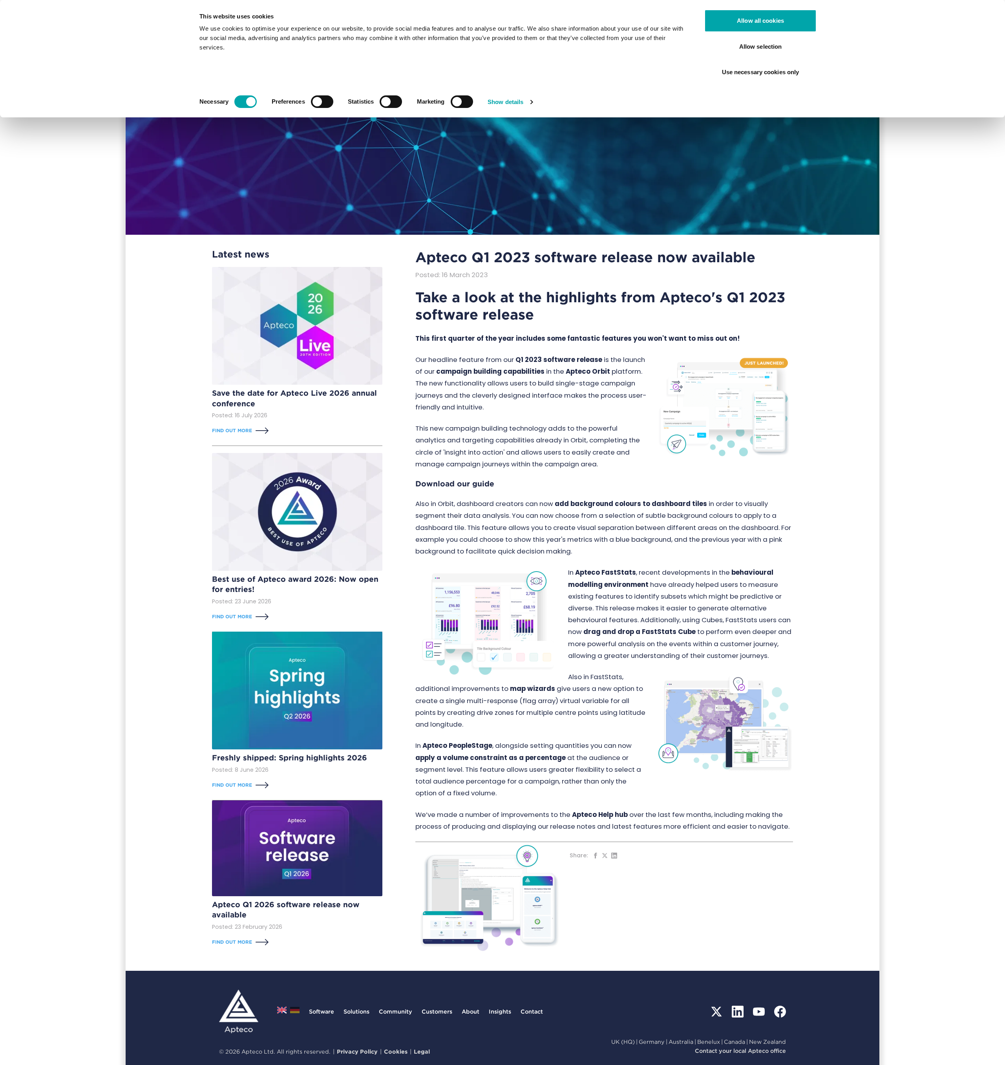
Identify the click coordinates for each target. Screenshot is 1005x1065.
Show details (505, 102)
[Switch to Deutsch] (295, 1012)
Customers (437, 1011)
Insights (500, 1011)
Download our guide (454, 483)
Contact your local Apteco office (740, 1050)
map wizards (532, 688)
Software (321, 1011)
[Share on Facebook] (595, 856)
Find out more (232, 430)
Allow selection (760, 46)
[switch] (322, 101)
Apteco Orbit (588, 371)
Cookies (395, 1051)
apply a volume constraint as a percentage (490, 757)
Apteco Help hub (600, 814)
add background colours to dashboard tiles (631, 503)
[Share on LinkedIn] (614, 856)
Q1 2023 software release (558, 359)
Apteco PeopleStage (457, 745)
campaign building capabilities (490, 371)
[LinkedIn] (738, 1012)
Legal (422, 1051)
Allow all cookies (760, 20)
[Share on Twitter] (605, 856)
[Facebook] (780, 1012)
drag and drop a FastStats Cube (639, 631)
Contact (532, 1011)
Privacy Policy (357, 1051)
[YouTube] (759, 1012)
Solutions (356, 1011)
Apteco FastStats (605, 572)
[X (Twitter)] (716, 1012)
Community (395, 1011)
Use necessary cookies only (760, 72)
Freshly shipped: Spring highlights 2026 (289, 757)
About (470, 1011)
